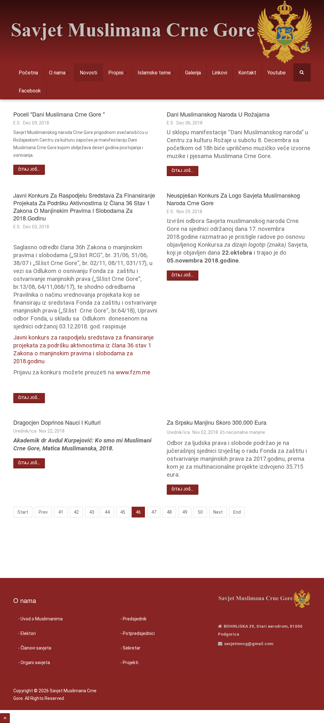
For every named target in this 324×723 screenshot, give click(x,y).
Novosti (88, 73)
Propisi (115, 73)
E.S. (17, 122)
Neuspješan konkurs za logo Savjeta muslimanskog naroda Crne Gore (233, 199)
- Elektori (27, 633)
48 (169, 512)
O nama (57, 73)
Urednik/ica (24, 431)
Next (218, 512)
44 (107, 512)
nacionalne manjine (245, 432)
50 (200, 512)
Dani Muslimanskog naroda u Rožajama (218, 114)
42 (76, 512)
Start (22, 512)
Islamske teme (154, 73)
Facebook (30, 91)
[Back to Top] (5, 718)
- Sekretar (130, 647)
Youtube (276, 73)
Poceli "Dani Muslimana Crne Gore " (59, 114)
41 (60, 512)
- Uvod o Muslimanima (40, 618)
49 (184, 512)
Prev (43, 512)
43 (91, 512)
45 (122, 512)
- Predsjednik (133, 618)
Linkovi (219, 73)
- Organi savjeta (34, 662)
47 (153, 512)
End (237, 512)
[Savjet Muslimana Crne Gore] (161, 31)
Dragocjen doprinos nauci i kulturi (57, 422)
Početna (28, 73)
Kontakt (247, 73)
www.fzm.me (133, 372)
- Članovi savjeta (34, 647)
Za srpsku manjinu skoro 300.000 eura (216, 422)
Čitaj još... (29, 169)
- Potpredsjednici (137, 633)
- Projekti (129, 662)
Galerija (193, 73)
